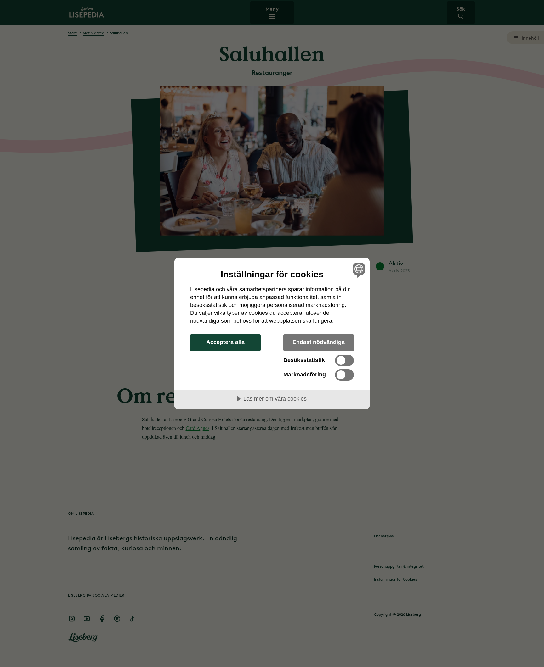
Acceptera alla (225, 342)
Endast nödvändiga (318, 342)
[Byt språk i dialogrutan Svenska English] (358, 270)
